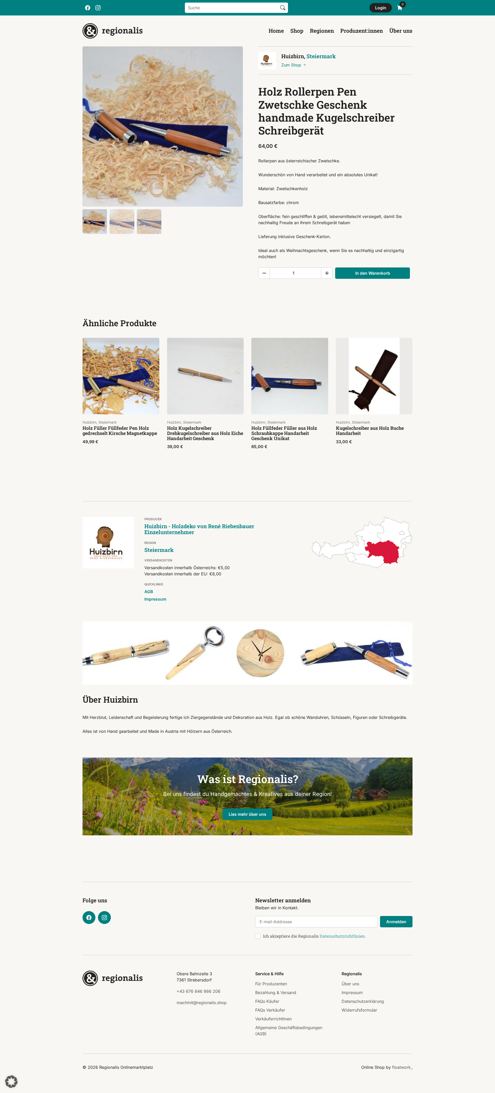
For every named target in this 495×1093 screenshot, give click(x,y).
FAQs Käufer (267, 1001)
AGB (148, 591)
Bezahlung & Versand (275, 992)
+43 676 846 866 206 (198, 991)
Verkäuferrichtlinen (273, 1018)
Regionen (322, 30)
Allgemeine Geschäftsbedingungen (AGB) (288, 1030)
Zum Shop (291, 65)
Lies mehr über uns (247, 814)
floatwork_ (402, 1067)
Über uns (400, 30)
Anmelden (396, 921)
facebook (87, 8)
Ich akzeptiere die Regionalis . (314, 936)
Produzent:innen (361, 30)
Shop (296, 30)
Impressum (155, 599)
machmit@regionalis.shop (202, 1002)
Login (380, 7)
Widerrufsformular (359, 1010)
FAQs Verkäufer (270, 1010)
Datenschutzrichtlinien (342, 936)
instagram (98, 8)
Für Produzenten (271, 983)
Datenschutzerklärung (363, 1001)
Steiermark (321, 56)
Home (276, 30)
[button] (11, 1081)
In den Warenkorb (372, 273)
